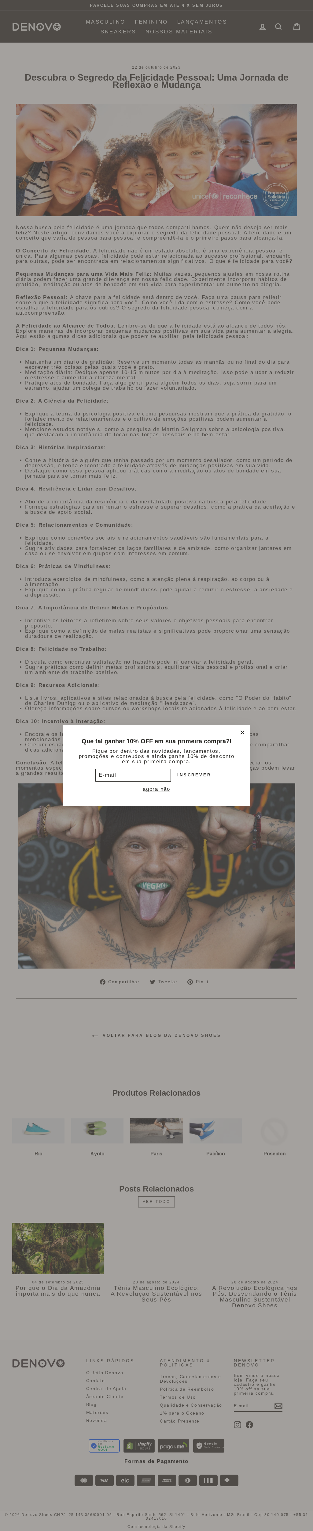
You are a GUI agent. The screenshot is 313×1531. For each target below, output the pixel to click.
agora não (156, 789)
